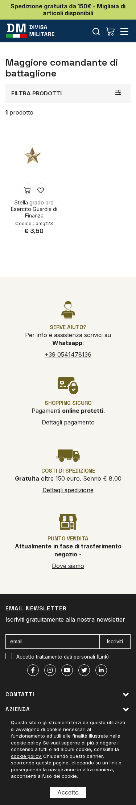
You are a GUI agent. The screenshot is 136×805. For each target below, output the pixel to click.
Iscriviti (115, 641)
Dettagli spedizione (68, 490)
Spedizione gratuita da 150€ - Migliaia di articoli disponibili (68, 10)
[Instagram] (50, 670)
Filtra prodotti (36, 93)
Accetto (68, 792)
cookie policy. (26, 756)
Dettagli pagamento (68, 422)
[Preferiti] (40, 189)
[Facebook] (33, 670)
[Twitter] (84, 670)
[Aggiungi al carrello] (27, 189)
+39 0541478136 (68, 354)
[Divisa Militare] (30, 30)
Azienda (17, 709)
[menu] (124, 31)
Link (102, 657)
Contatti (19, 694)
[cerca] (96, 31)
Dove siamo (68, 565)
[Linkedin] (101, 670)
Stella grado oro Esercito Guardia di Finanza (34, 209)
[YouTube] (67, 670)
